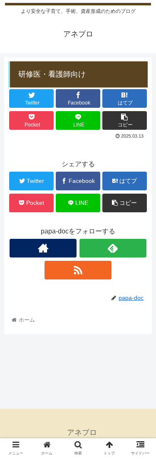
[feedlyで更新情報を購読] (112, 248)
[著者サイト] (43, 248)
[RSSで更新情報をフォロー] (78, 270)
